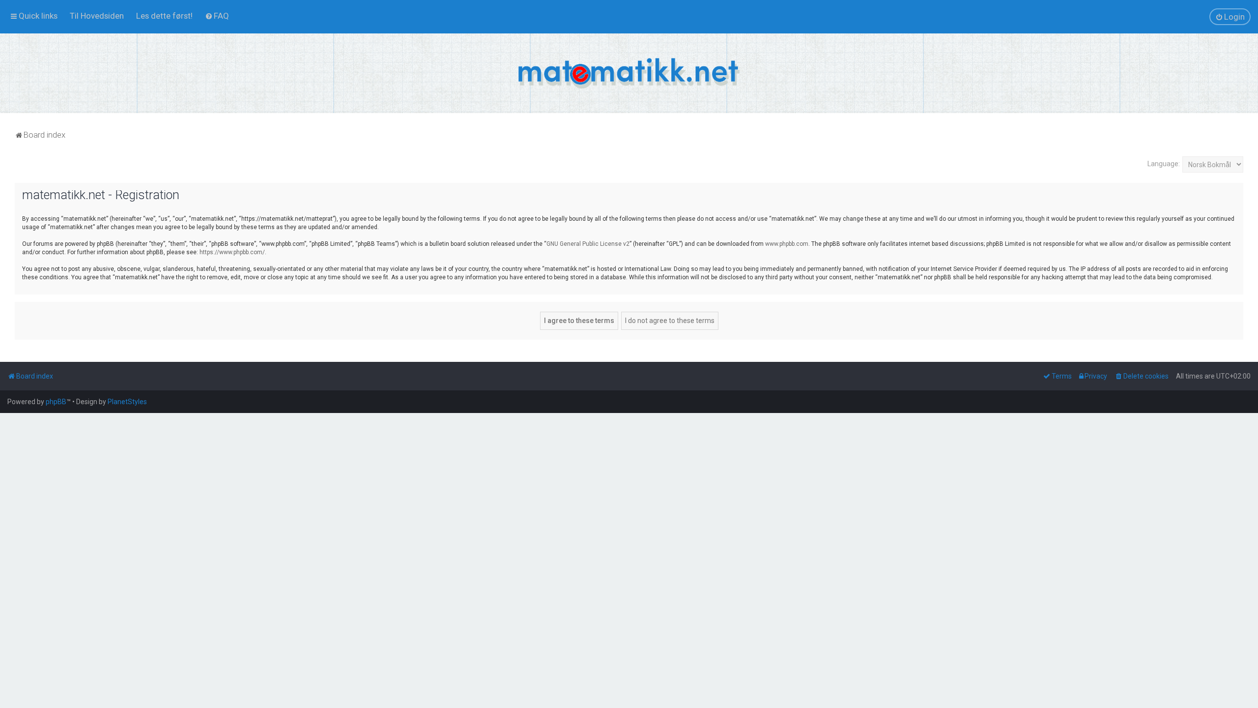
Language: (1163, 164)
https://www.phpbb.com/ (232, 252)
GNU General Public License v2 (587, 243)
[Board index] (629, 73)
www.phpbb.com (786, 243)
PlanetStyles (127, 402)
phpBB (56, 402)
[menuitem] (96, 15)
